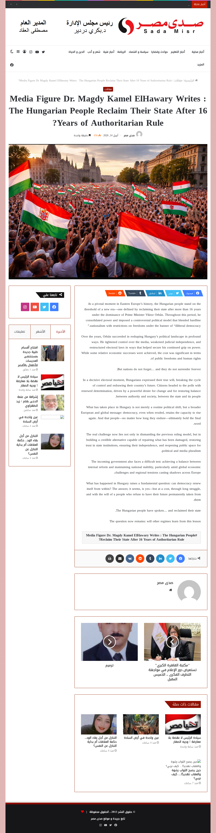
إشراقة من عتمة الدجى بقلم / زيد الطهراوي (27, 401)
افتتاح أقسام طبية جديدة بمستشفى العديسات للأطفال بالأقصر (28, 356)
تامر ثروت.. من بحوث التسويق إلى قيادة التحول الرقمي (157, 4)
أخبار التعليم (178, 51)
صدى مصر (129, 135)
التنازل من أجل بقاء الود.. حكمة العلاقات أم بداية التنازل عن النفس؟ (101, 742)
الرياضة (121, 51)
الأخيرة (60, 332)
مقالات (178, 80)
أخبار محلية (198, 51)
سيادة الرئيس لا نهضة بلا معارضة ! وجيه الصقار (184, 740)
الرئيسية (189, 80)
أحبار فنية (108, 51)
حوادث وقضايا (159, 51)
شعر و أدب (94, 51)
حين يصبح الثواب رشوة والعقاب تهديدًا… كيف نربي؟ (186, 774)
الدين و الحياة (77, 51)
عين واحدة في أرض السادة (141, 738)
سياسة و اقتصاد (138, 51)
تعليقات (19, 332)
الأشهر (40, 332)
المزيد (200, 64)
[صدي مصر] (108, 27)
